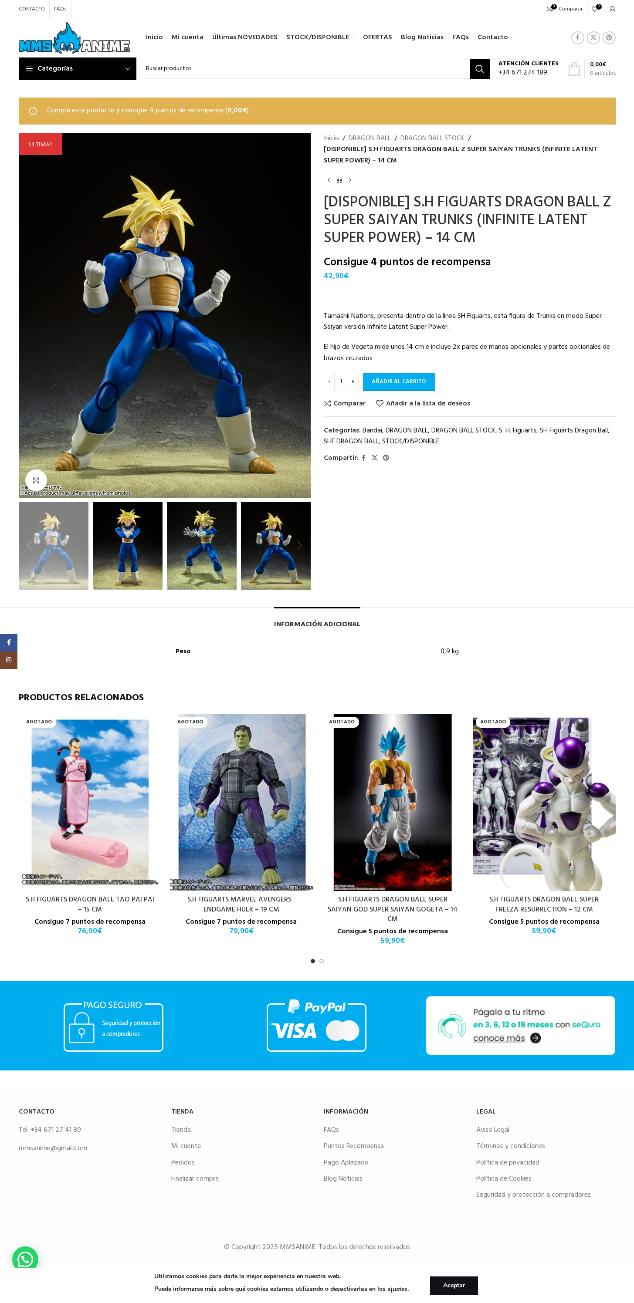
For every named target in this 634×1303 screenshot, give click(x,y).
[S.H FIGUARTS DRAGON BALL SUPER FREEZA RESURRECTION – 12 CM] (544, 802)
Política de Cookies (504, 1179)
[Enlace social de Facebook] (577, 37)
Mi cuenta (186, 1146)
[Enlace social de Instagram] (8, 660)
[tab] (317, 620)
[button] (30, 546)
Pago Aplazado (346, 1162)
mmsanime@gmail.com (53, 1148)
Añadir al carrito (399, 381)
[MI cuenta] (612, 9)
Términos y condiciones (510, 1146)
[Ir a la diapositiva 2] (321, 961)
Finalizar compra (195, 1179)
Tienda (181, 1130)
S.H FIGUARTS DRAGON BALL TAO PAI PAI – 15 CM (90, 904)
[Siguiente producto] (350, 180)
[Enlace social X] (593, 37)
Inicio (331, 138)
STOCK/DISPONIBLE (411, 441)
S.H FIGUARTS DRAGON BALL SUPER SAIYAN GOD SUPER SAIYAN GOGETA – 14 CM (393, 909)
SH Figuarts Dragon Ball (574, 430)
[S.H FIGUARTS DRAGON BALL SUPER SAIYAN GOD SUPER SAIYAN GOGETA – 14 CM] (393, 802)
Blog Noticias (343, 1179)
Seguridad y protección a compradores (533, 1195)
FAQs (331, 1130)
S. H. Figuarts (517, 430)
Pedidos (183, 1162)
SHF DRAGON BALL (351, 441)
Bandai (372, 430)
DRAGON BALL (370, 138)
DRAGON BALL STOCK (432, 138)
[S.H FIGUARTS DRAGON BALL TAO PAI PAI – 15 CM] (90, 802)
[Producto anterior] (329, 180)
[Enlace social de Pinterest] (609, 37)
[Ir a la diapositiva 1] (313, 961)
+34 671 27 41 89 (56, 1130)
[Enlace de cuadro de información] (528, 69)
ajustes (397, 1289)
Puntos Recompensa (354, 1146)
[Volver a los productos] (339, 180)
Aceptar (454, 1285)
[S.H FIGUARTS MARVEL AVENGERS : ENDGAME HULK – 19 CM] (241, 802)
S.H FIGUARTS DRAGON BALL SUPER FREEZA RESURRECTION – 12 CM (544, 904)
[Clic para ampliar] (36, 480)
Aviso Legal (492, 1130)
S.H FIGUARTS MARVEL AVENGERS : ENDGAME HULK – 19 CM (241, 904)
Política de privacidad (507, 1162)
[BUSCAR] (480, 69)
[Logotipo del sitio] (75, 38)
